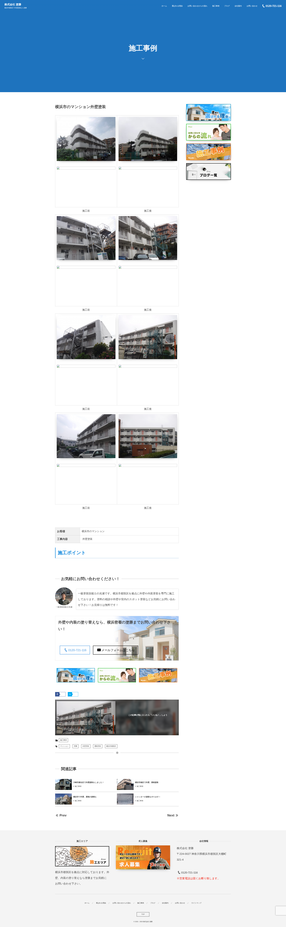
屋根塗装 (97, 746)
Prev (62, 815)
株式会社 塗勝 (12, 4)
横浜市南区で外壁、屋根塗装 (146, 782)
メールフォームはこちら (118, 650)
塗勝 (75, 746)
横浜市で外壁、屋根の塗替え (85, 797)
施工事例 (63, 740)
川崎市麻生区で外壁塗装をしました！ (88, 782)
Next (170, 815)
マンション (64, 746)
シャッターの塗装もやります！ (148, 797)
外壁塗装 (86, 746)
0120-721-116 (77, 650)
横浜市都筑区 (111, 746)
